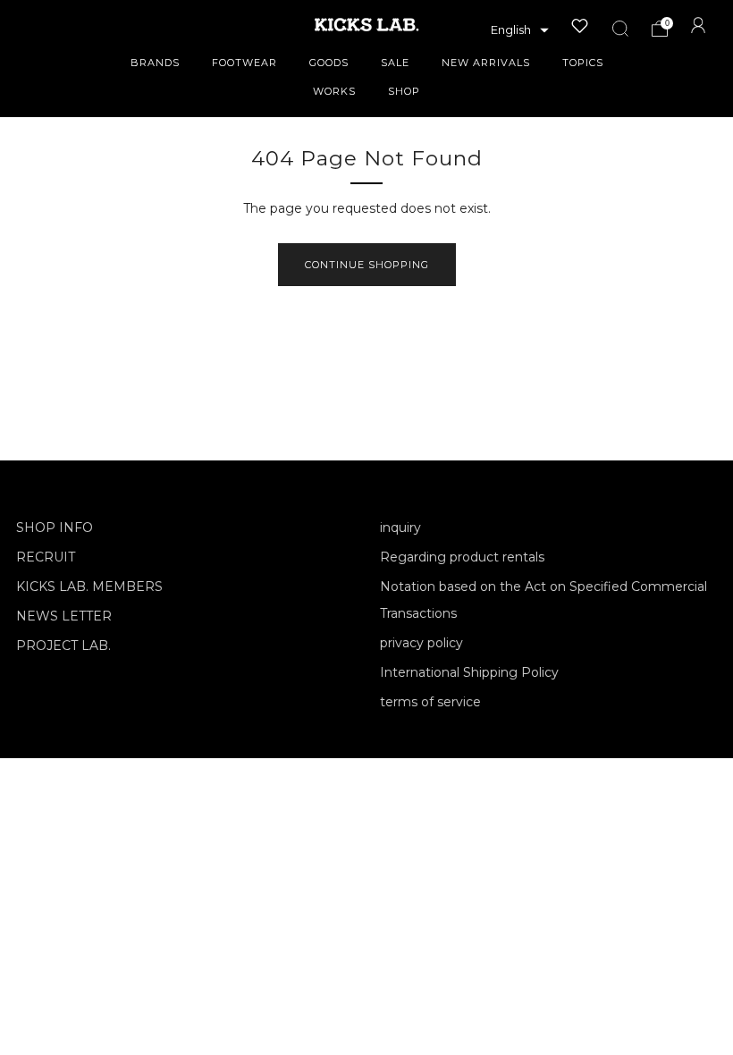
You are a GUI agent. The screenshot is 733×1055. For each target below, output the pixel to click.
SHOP (404, 91)
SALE (395, 62)
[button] (520, 30)
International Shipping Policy (469, 672)
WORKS (334, 91)
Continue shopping (367, 264)
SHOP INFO (54, 527)
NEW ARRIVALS (486, 62)
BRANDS (155, 62)
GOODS (329, 62)
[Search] (620, 29)
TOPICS (582, 62)
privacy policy (421, 643)
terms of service (430, 702)
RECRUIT (45, 557)
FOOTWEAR (244, 62)
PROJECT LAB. (63, 645)
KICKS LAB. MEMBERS (89, 586)
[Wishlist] (580, 26)
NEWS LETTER (64, 616)
